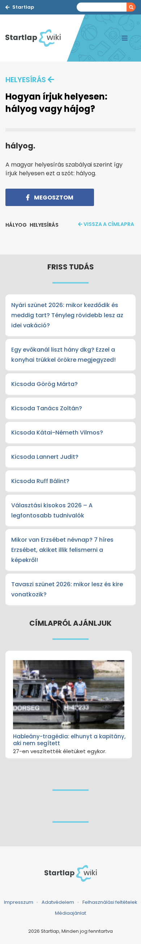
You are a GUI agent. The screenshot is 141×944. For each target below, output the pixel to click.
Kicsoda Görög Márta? (44, 384)
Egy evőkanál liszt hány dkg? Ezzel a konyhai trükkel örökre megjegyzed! (63, 354)
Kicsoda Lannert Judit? (44, 457)
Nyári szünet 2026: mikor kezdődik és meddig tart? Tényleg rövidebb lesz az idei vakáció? (67, 315)
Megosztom (53, 197)
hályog (16, 224)
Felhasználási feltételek (109, 902)
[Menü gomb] (124, 38)
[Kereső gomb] (131, 7)
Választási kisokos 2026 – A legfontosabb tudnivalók (52, 510)
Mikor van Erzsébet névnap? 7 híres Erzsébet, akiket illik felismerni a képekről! (62, 550)
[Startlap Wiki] (36, 38)
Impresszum (18, 902)
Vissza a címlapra (109, 224)
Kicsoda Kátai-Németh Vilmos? (57, 432)
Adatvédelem (58, 902)
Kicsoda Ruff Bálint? (40, 481)
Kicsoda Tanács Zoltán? (46, 408)
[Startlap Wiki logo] (70, 873)
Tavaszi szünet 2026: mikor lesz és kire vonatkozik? (67, 589)
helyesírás (25, 80)
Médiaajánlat (70, 913)
